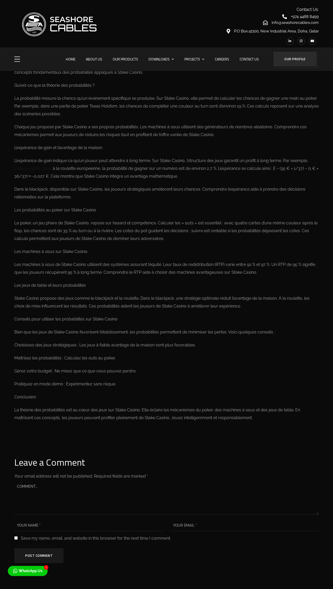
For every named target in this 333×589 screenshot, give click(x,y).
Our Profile (295, 59)
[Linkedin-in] (290, 41)
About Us (94, 59)
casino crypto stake (33, 168)
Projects (192, 59)
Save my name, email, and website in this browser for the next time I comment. (96, 538)
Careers (222, 59)
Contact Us (249, 59)
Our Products (125, 59)
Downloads (159, 59)
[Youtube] (312, 41)
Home (70, 59)
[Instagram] (301, 41)
